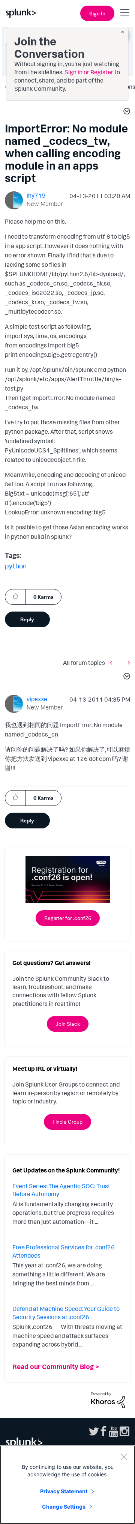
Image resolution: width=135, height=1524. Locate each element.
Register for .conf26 (67, 918)
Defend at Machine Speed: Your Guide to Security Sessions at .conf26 (66, 1313)
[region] (67, 1484)
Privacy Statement (63, 1491)
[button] (125, 112)
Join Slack (68, 1024)
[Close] (124, 1456)
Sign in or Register (88, 72)
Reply (27, 619)
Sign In (97, 13)
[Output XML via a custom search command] (127, 662)
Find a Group (67, 1121)
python (16, 566)
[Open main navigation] (124, 12)
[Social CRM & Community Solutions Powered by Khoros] (108, 1399)
